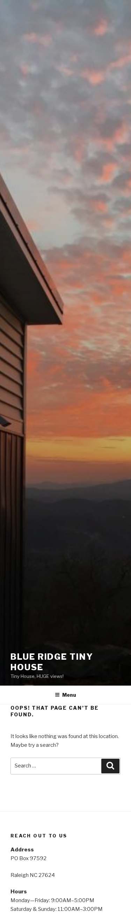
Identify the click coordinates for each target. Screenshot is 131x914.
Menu (69, 695)
